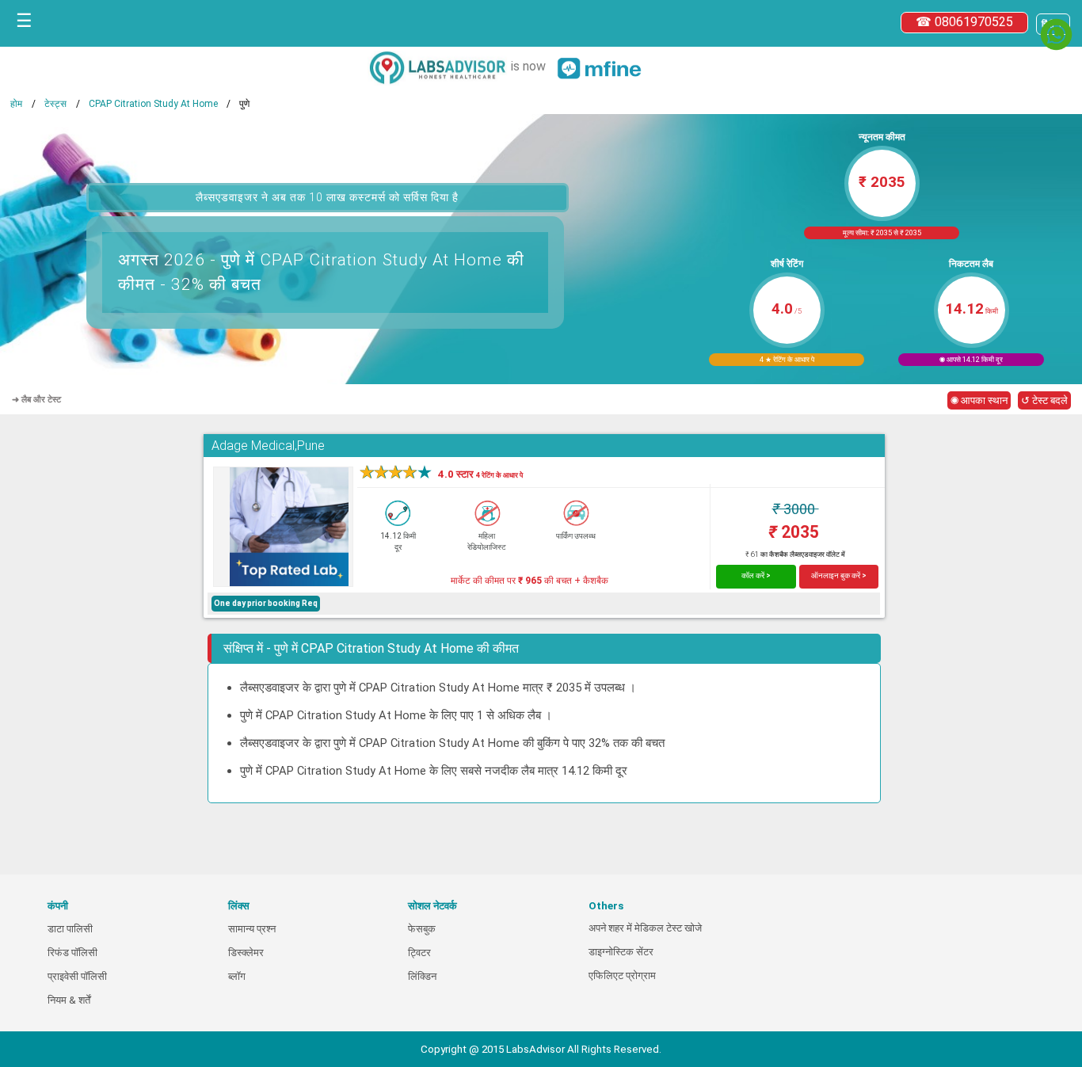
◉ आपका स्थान (979, 400)
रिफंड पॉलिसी (72, 952)
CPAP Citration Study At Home (153, 103)
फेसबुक (422, 929)
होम (16, 103)
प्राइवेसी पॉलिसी (77, 976)
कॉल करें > (756, 575)
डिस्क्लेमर (246, 952)
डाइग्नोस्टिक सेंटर (621, 952)
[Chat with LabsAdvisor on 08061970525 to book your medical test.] (1056, 34)
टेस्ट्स (55, 103)
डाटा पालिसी (70, 929)
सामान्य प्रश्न (252, 929)
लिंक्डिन (422, 976)
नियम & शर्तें (69, 1000)
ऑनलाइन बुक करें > (839, 575)
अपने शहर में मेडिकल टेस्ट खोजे (645, 928)
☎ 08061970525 (964, 21)
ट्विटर (419, 952)
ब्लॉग (237, 976)
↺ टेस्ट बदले (1044, 400)
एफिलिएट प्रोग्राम (622, 975)
